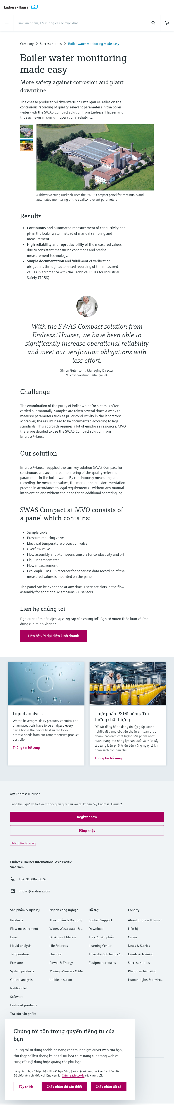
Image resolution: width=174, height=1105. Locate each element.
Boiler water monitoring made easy (93, 43)
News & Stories (139, 945)
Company (27, 43)
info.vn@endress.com (34, 891)
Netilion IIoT (19, 988)
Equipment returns (102, 962)
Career (132, 937)
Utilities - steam (60, 979)
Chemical (55, 954)
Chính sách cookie (73, 1075)
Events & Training (140, 954)
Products (16, 920)
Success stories (51, 43)
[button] (87, 817)
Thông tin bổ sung (26, 747)
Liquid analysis (20, 945)
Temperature (19, 954)
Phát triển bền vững (142, 971)
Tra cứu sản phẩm (23, 1013)
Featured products (23, 1005)
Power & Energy (61, 962)
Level (14, 937)
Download (96, 928)
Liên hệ (133, 928)
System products (22, 971)
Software (16, 996)
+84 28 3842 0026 (32, 879)
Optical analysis (21, 979)
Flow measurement (24, 928)
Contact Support (100, 920)
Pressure (16, 962)
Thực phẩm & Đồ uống (65, 920)
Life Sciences (58, 945)
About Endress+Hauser (145, 920)
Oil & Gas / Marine (62, 937)
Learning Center (100, 945)
